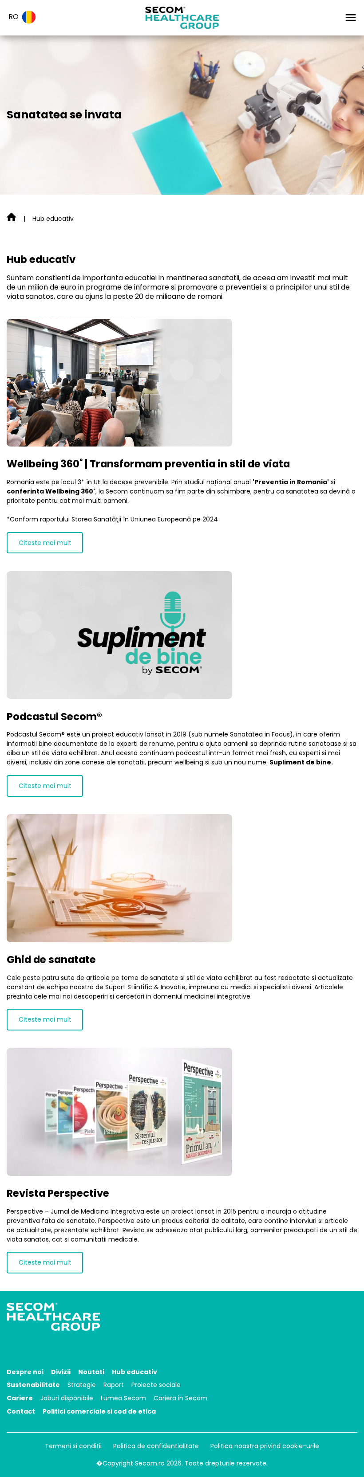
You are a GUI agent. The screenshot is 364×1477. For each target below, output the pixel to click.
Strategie (81, 1384)
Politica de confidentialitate (156, 1446)
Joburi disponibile (66, 1398)
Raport (113, 1384)
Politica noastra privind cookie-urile (264, 1446)
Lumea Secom (123, 1398)
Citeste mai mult (45, 542)
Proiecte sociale (156, 1384)
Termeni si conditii (73, 1446)
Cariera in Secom (180, 1398)
